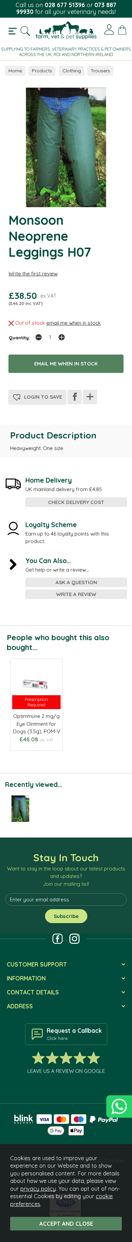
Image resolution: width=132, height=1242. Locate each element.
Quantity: (19, 337)
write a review (76, 594)
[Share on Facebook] (75, 397)
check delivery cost (76, 502)
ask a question (76, 582)
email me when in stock (73, 323)
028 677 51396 (65, 5)
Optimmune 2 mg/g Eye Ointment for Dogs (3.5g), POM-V (36, 724)
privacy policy (38, 1188)
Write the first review (33, 273)
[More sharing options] (90, 397)
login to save (42, 397)
